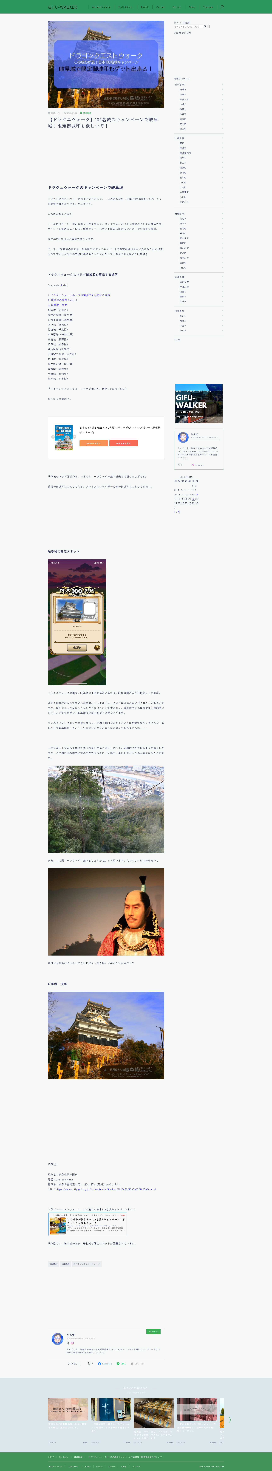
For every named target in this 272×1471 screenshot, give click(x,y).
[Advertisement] (106, 160)
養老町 (183, 228)
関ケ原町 (184, 238)
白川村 (183, 330)
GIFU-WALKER (62, 7)
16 (196, 494)
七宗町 (183, 187)
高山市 (183, 315)
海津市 (183, 223)
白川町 (183, 197)
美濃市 (183, 147)
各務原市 (184, 99)
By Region (64, 1457)
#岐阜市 (53, 1264)
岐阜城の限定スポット (63, 300)
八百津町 (184, 192)
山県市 (183, 104)
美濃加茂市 (185, 152)
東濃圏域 (179, 276)
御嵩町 (183, 167)
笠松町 (183, 123)
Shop (192, 6)
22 (193, 499)
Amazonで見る (94, 443)
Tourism (208, 6)
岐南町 (183, 119)
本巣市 (183, 114)
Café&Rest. (126, 6)
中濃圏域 (179, 138)
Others (177, 6)
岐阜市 (183, 89)
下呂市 (183, 325)
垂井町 (183, 233)
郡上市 (183, 162)
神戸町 (183, 243)
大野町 (183, 262)
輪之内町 (184, 247)
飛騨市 (183, 320)
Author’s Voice (101, 6)
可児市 (183, 157)
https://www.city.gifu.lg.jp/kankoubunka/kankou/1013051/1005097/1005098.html (106, 1189)
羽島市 (183, 94)
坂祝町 (183, 172)
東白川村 (184, 202)
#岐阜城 (65, 1264)
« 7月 (177, 512)
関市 (182, 142)
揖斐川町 (184, 257)
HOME (51, 1457)
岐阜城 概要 (57, 305)
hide (64, 285)
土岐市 (183, 301)
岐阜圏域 (87, 113)
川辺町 (183, 182)
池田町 (183, 267)
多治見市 (184, 281)
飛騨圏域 (179, 310)
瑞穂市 (183, 109)
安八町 (183, 253)
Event (145, 6)
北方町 (183, 128)
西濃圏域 (179, 213)
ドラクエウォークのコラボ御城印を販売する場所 (79, 295)
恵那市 (183, 296)
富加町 (183, 177)
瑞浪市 (183, 291)
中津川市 (184, 286)
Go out (160, 6)
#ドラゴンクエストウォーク (87, 1264)
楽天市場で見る (123, 443)
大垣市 (183, 218)
